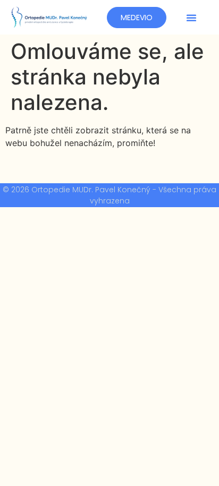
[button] (191, 17)
